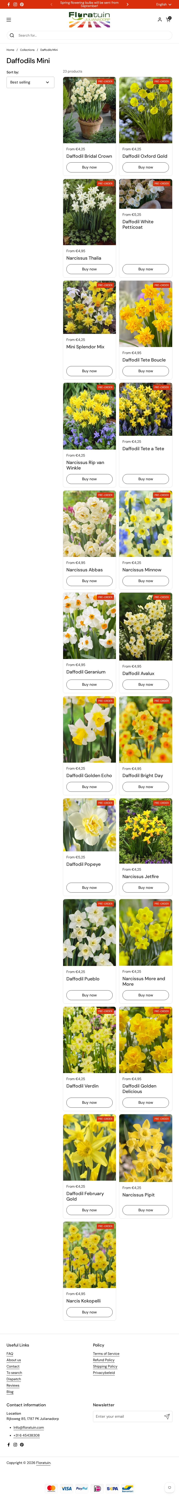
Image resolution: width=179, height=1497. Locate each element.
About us (14, 1360)
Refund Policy (104, 1360)
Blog (10, 1391)
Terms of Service (106, 1353)
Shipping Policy (105, 1366)
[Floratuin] (89, 19)
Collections (27, 50)
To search (14, 1372)
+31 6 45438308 (27, 1435)
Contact (13, 1366)
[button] (168, 19)
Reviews (13, 1385)
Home (10, 50)
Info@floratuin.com (29, 1427)
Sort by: (13, 72)
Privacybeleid (104, 1372)
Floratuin (43, 1462)
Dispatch (14, 1379)
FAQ (10, 1353)
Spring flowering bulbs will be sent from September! (89, 4)
